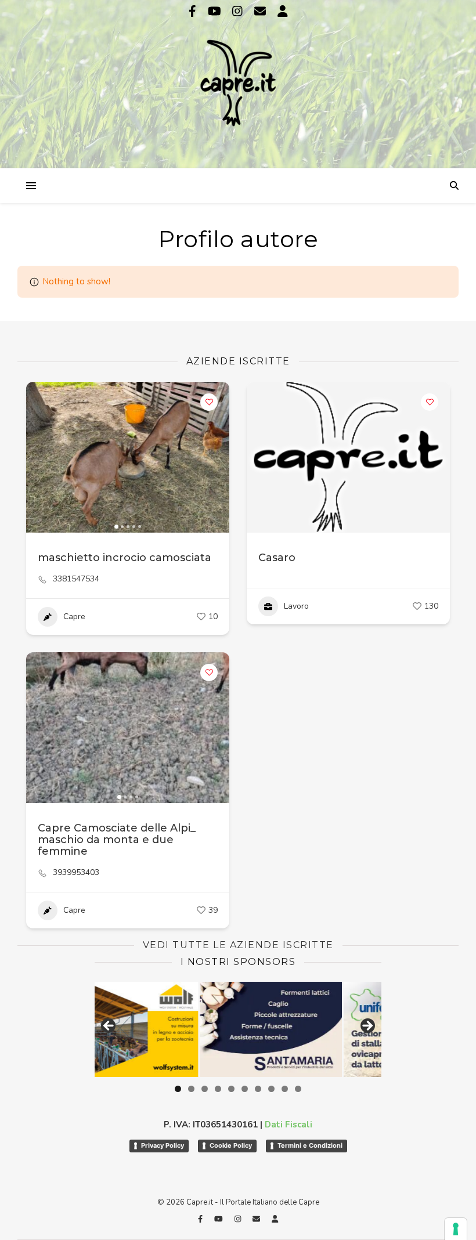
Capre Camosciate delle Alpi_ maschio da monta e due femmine (117, 840)
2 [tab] (191, 1089)
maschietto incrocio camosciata (124, 557)
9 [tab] (285, 1089)
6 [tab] (244, 1089)
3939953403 (76, 872)
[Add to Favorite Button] (209, 402)
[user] (282, 11)
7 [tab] (258, 1089)
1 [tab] (178, 1089)
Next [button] (367, 1026)
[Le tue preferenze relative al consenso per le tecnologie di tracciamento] (456, 1229)
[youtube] (216, 11)
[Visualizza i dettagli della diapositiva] (166, 1029)
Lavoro (296, 606)
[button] (40, 457)
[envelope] (261, 11)
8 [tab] (271, 1089)
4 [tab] (218, 1089)
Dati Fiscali (288, 1124)
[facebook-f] (194, 11)
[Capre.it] (238, 82)
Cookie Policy (231, 1145)
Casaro (276, 557)
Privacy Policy (162, 1145)
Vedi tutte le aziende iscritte (238, 944)
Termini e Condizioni (309, 1145)
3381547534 (76, 579)
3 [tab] (204, 1089)
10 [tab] (298, 1089)
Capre (74, 616)
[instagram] (239, 11)
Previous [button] (109, 1026)
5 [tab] (231, 1089)
